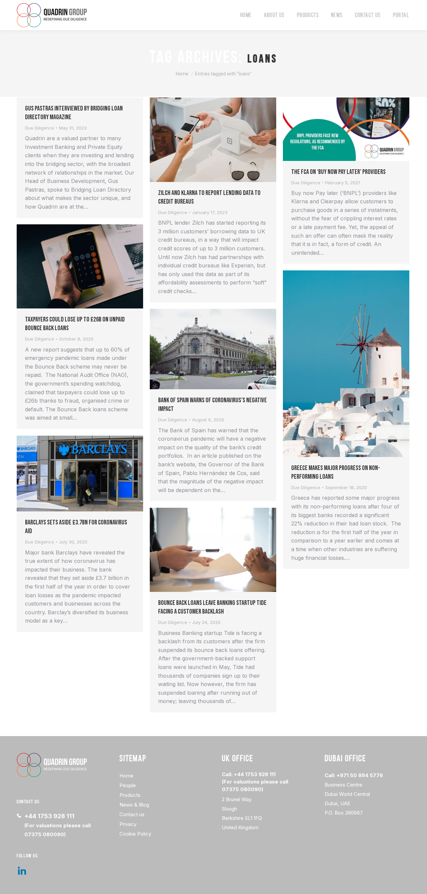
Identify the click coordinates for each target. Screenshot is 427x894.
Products (129, 795)
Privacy (127, 824)
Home (126, 775)
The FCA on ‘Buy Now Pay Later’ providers (338, 172)
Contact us (131, 814)
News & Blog (134, 805)
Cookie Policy (135, 834)
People (127, 785)
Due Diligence (39, 128)
